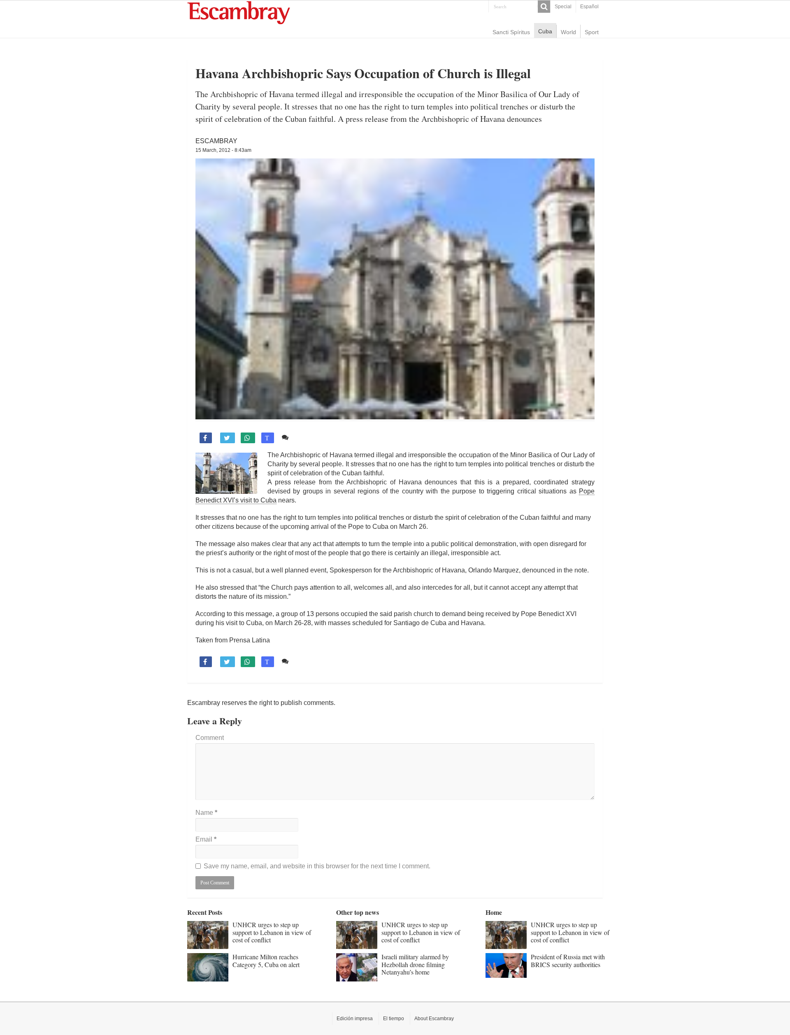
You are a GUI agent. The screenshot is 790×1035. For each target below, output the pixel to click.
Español (589, 6)
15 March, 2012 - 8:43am (223, 150)
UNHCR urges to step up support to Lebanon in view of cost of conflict (271, 932)
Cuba (545, 31)
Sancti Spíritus (511, 32)
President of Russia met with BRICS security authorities (568, 960)
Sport (592, 32)
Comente (305, 437)
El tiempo (393, 1018)
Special (563, 6)
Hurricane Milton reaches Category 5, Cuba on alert (266, 960)
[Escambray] (238, 12)
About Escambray (434, 1018)
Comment (209, 737)
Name (206, 812)
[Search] (544, 6)
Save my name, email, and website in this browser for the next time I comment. (317, 866)
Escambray (216, 140)
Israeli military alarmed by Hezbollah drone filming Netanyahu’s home (415, 964)
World (568, 32)
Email (205, 839)
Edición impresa (355, 1018)
